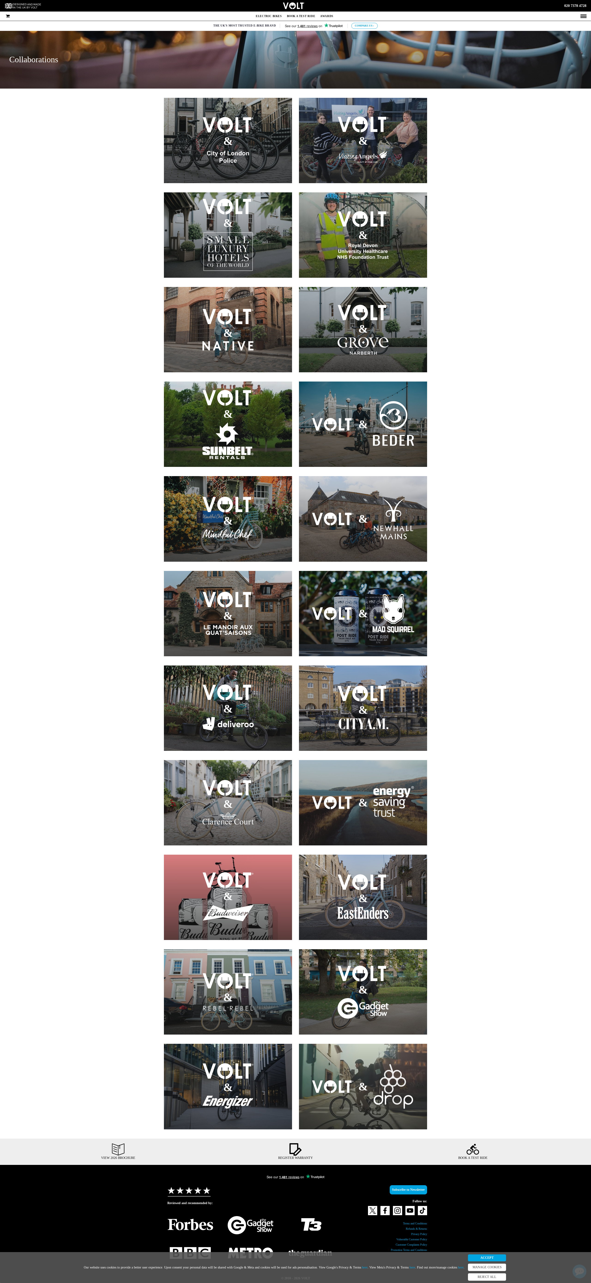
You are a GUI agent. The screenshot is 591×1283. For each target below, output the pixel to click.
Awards (327, 16)
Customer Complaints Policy (407, 1244)
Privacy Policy (417, 1234)
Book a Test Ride (301, 16)
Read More (201, 723)
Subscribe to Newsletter (405, 1189)
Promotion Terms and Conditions (404, 1250)
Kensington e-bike (365, 880)
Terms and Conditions (412, 1223)
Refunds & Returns (414, 1228)
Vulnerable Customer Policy (408, 1239)
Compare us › (365, 25)
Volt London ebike (332, 621)
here (383, 1267)
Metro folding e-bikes (245, 903)
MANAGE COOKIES (524, 1267)
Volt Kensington (206, 1011)
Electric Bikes (267, 16)
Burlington (236, 709)
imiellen (258, 1002)
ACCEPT (524, 1257)
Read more (229, 148)
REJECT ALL (525, 1277)
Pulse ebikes (216, 1090)
